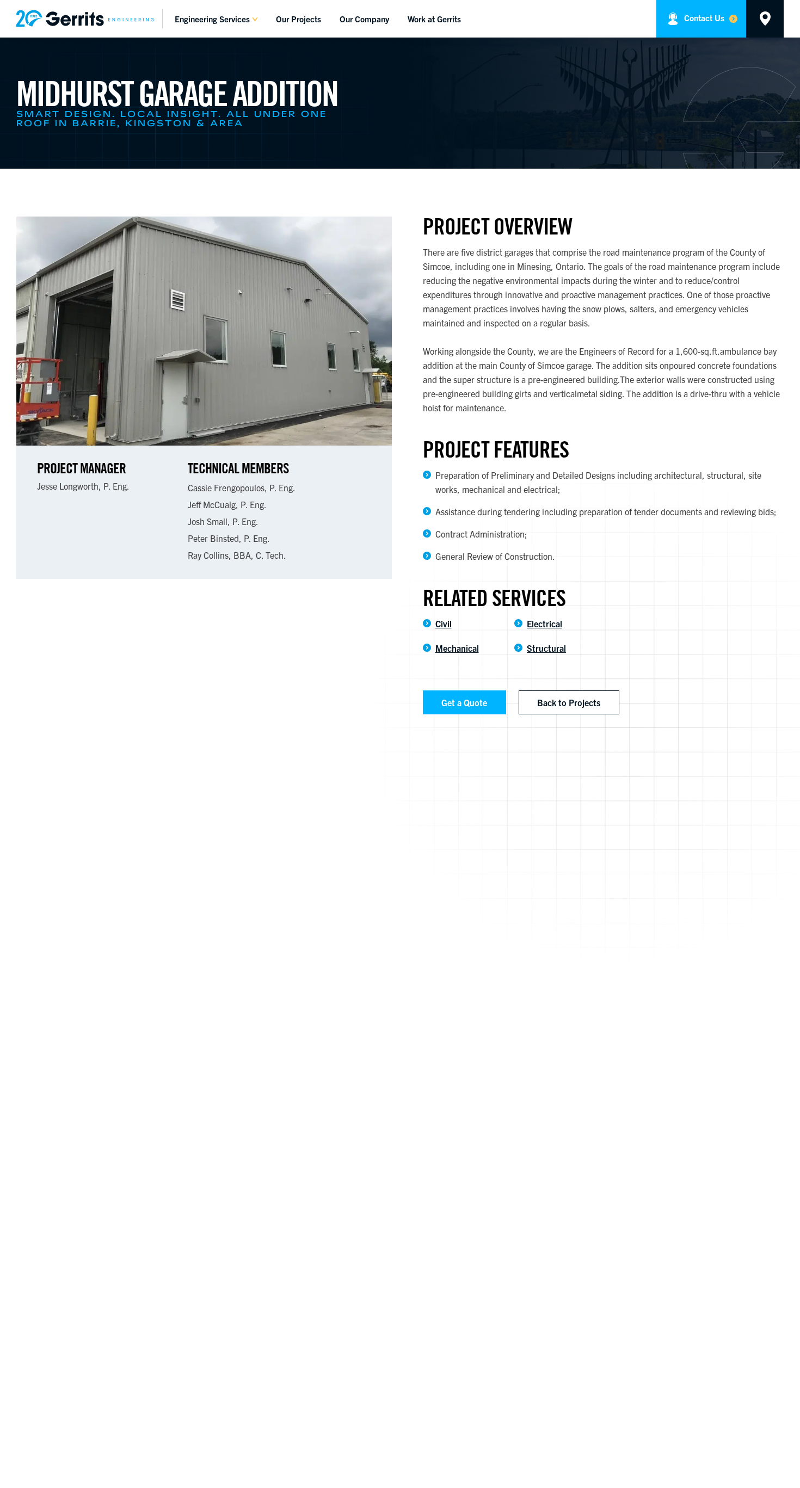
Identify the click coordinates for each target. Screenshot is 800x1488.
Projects (298, 19)
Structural (546, 648)
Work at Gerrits (434, 19)
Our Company (364, 19)
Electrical (544, 623)
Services (212, 19)
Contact (704, 18)
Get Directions (765, 19)
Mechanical (457, 648)
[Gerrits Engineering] (89, 18)
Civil (443, 623)
